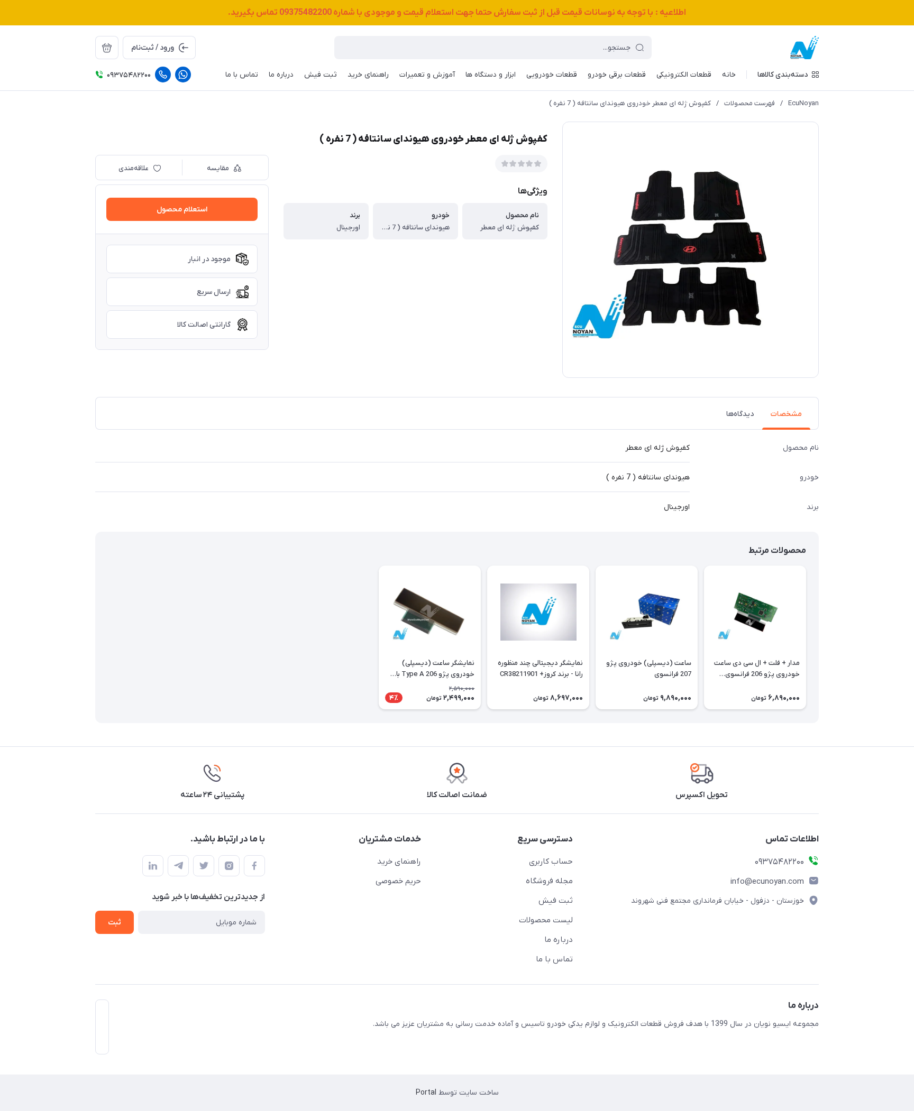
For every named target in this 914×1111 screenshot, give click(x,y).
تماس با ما (554, 959)
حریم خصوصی (398, 881)
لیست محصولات (546, 920)
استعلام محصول (182, 210)
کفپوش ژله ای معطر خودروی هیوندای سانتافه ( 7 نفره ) (630, 103)
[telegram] (178, 865)
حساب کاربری (551, 861)
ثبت (114, 923)
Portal (426, 1093)
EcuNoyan (803, 103)
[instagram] (229, 865)
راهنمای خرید (399, 861)
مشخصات (786, 414)
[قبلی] (818, 637)
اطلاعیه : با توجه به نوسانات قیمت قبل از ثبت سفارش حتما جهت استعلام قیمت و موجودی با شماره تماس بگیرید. (457, 12)
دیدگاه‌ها (740, 414)
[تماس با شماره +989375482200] (163, 74)
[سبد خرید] (106, 47)
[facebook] (254, 865)
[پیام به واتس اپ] (183, 74)
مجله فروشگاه (549, 881)
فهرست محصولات (749, 103)
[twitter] (203, 865)
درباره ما (558, 939)
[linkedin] (152, 865)
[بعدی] (95, 637)
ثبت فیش (555, 900)
